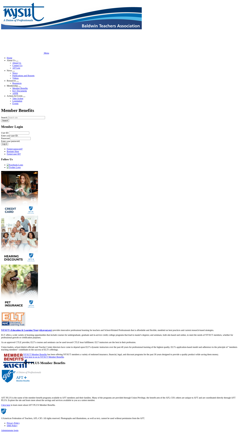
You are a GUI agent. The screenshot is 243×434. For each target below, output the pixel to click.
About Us (16, 63)
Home (9, 58)
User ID (4, 133)
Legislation (17, 101)
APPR (15, 93)
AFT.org (16, 68)
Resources (17, 83)
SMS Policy (12, 425)
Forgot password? (15, 149)
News (15, 73)
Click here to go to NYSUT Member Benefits (43, 357)
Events (15, 103)
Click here (5, 405)
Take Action (17, 98)
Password (5, 138)
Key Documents (19, 91)
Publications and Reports (23, 75)
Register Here (13, 151)
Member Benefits (20, 88)
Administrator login (9, 430)
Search (4, 117)
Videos (15, 78)
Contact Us (17, 65)
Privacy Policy (13, 423)
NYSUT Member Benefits (35, 354)
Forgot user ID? (14, 154)
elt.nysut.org (45, 330)
